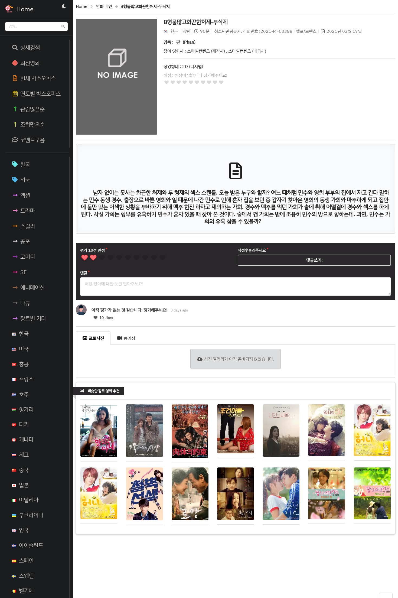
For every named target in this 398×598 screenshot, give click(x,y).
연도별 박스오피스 (40, 93)
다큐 (25, 303)
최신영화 (30, 63)
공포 (25, 241)
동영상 (129, 338)
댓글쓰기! (314, 260)
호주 (24, 394)
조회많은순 (32, 124)
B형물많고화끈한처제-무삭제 (196, 21)
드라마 (27, 210)
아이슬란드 (31, 545)
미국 (24, 348)
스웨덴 (26, 575)
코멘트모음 (32, 140)
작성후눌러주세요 (252, 250)
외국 (25, 179)
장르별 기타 (33, 318)
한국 (25, 164)
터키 (24, 424)
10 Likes (106, 317)
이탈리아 (28, 499)
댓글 (83, 273)
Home (81, 6)
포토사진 (96, 338)
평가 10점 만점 (92, 250)
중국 (24, 469)
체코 (24, 454)
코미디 (27, 256)
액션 (25, 195)
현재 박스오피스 (38, 78)
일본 (24, 485)
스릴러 (27, 226)
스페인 (26, 560)
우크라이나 (31, 515)
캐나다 (26, 439)
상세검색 (30, 47)
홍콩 (24, 364)
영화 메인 (104, 6)
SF (23, 272)
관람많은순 (32, 109)
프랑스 (26, 379)
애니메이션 (32, 287)
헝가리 (26, 409)
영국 (24, 530)
